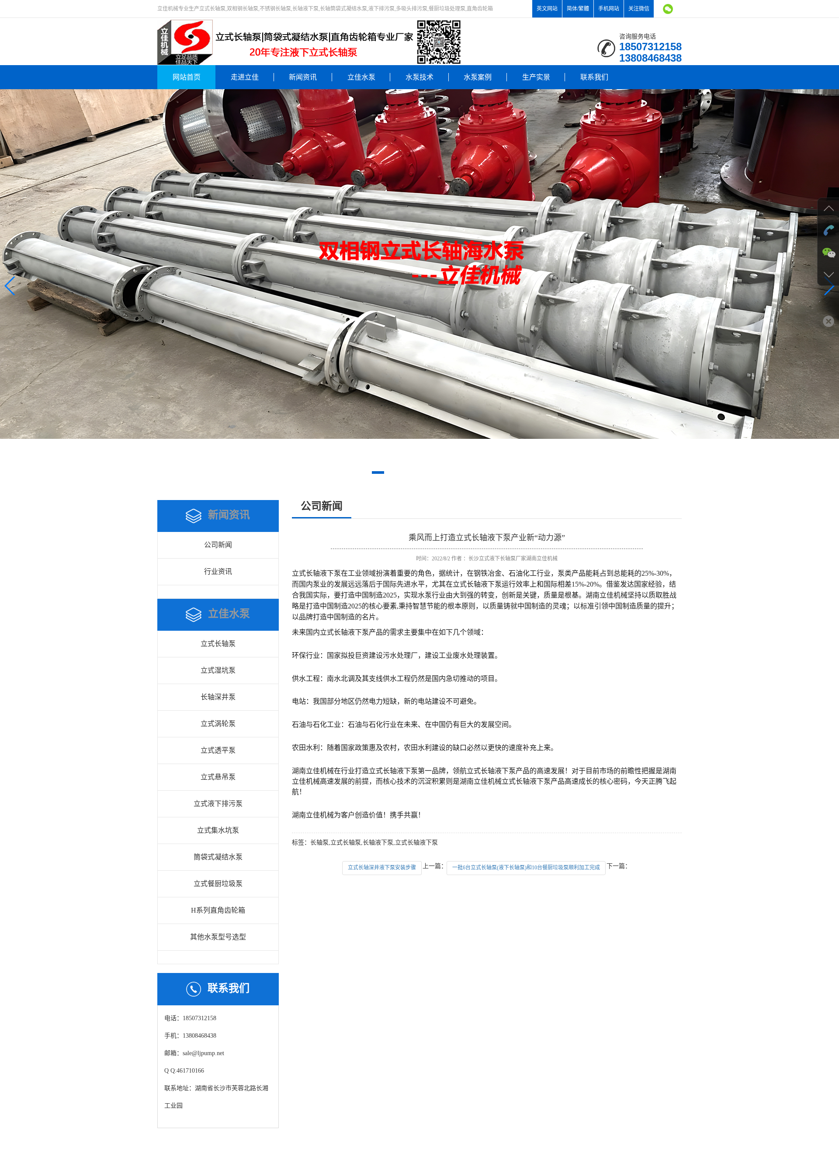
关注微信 (638, 9)
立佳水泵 (361, 77)
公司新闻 (218, 545)
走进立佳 (245, 77)
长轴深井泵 (218, 697)
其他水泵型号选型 (218, 937)
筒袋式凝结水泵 (218, 857)
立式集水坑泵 (218, 830)
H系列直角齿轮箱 (218, 910)
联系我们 (594, 77)
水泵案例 (478, 77)
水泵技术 (419, 77)
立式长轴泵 (218, 643)
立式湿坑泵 (218, 670)
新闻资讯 (303, 77)
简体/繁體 (578, 9)
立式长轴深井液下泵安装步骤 (382, 868)
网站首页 (187, 77)
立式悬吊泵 (218, 777)
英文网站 (547, 9)
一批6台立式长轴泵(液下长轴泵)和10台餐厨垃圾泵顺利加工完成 (526, 868)
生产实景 (536, 77)
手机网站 (608, 9)
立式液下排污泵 (218, 803)
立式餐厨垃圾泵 (218, 883)
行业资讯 (218, 571)
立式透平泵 (218, 750)
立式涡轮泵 (218, 723)
